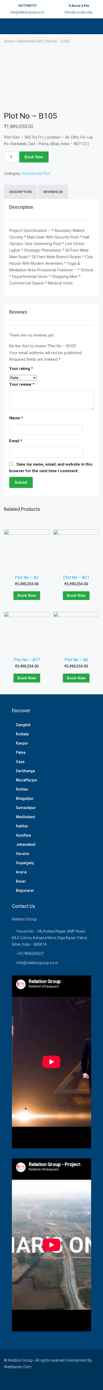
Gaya (20, 762)
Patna (21, 752)
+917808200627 (30, 953)
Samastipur (26, 808)
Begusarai (25, 890)
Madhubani (25, 817)
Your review (21, 384)
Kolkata (22, 734)
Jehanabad (25, 844)
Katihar (22, 826)
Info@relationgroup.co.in (27, 12)
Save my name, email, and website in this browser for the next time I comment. (50, 467)
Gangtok (23, 725)
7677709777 (27, 6)
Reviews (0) (53, 192)
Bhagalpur (25, 798)
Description (20, 192)
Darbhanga (25, 771)
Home (9, 41)
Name (16, 418)
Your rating (21, 368)
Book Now (34, 157)
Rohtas (22, 789)
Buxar (21, 881)
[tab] (20, 192)
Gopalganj (25, 863)
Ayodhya (23, 835)
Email (15, 441)
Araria (21, 872)
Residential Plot (29, 41)
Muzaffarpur (27, 780)
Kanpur (22, 743)
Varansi (22, 854)
